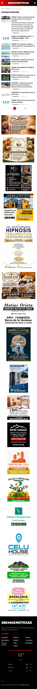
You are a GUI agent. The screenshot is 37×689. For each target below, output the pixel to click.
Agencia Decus (25, 685)
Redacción (15, 33)
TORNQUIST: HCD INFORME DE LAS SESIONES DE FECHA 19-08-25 (22, 68)
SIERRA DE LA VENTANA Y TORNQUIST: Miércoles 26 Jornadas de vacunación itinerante (22, 53)
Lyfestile (15, 640)
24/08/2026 (22, 33)
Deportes (16, 637)
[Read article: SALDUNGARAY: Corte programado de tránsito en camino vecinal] (5, 94)
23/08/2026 (22, 63)
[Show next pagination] (28, 108)
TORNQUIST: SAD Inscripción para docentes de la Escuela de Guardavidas (23, 101)
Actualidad (4, 637)
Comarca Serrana (16, 9)
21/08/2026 (22, 71)
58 (25, 108)
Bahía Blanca (5, 640)
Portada (27, 637)
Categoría (8, 9)
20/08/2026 (22, 79)
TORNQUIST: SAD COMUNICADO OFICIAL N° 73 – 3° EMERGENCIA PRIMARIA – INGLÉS (22, 37)
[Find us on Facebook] (1, 681)
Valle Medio (28, 643)
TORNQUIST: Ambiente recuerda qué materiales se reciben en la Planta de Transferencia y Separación (22, 24)
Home (2, 9)
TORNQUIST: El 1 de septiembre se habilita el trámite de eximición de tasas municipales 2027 (23, 45)
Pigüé (15, 643)
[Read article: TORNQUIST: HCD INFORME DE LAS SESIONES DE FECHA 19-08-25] (5, 69)
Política (15, 646)
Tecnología (28, 640)
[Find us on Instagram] (3, 681)
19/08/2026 (22, 89)
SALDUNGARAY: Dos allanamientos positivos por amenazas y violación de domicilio (22, 60)
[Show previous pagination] (7, 108)
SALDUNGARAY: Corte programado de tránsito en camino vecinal (23, 93)
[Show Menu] (2, 3)
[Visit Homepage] (18, 3)
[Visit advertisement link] (18, 125)
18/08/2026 (22, 96)
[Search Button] (35, 3)
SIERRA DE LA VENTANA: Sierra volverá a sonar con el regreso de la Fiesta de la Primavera (23, 76)
